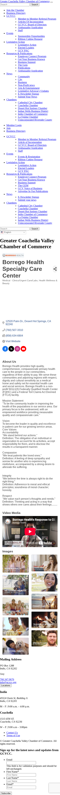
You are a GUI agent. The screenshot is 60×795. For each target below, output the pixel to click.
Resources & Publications (19, 53)
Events (9, 33)
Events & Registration (29, 156)
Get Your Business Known (31, 59)
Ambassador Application (30, 27)
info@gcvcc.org (8, 682)
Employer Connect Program (32, 56)
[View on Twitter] (11, 350)
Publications (24, 68)
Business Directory (16, 13)
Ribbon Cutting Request (30, 39)
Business (22, 82)
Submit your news (27, 200)
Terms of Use (13, 735)
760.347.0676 (7, 679)
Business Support (27, 62)
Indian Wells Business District (33, 111)
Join (8, 128)
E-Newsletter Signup (28, 93)
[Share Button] (55, 269)
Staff (20, 30)
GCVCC (11, 16)
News (9, 73)
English (7, 232)
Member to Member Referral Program (37, 18)
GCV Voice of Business (30, 188)
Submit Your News (27, 96)
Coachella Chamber (28, 105)
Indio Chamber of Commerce (33, 114)
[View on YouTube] (23, 350)
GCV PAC (23, 50)
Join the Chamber (15, 10)
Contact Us (12, 732)
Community (24, 76)
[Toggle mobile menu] (51, 2)
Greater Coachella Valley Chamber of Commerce (25, 1)
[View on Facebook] (5, 350)
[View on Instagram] (17, 350)
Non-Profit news (26, 85)
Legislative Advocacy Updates (33, 91)
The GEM (23, 185)
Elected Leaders (26, 47)
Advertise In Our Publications (33, 191)
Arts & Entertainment (29, 88)
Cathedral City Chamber (30, 102)
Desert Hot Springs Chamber (32, 108)
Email (9, 759)
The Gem (23, 65)
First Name (12, 771)
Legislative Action (15, 42)
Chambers (11, 99)
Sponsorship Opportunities (31, 36)
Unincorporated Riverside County (35, 119)
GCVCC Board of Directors (32, 24)
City (20, 79)
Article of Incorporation (30, 142)
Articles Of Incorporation (30, 21)
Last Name (12, 778)
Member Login (14, 125)
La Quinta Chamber (28, 117)
